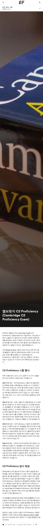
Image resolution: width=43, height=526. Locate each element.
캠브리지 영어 (11, 350)
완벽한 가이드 (6, 9)
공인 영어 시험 (7, 7)
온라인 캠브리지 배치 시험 (27, 515)
